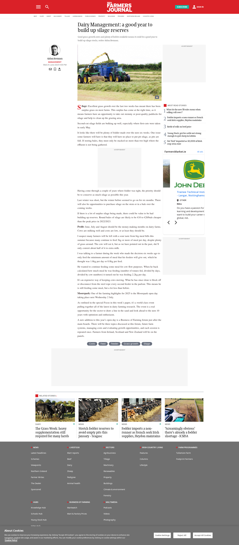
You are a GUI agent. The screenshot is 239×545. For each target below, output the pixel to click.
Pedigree (71, 477)
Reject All (182, 535)
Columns (144, 459)
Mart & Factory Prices (77, 513)
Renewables (109, 471)
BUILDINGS (111, 16)
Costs (92, 343)
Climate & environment (114, 489)
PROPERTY (101, 16)
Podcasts (108, 507)
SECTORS (110, 447)
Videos (107, 513)
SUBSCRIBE (182, 7)
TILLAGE (67, 16)
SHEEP (49, 16)
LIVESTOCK (74, 447)
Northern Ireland (39, 471)
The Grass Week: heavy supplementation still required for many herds (52, 432)
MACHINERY (58, 16)
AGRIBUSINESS (77, 16)
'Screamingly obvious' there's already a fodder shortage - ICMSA (181, 432)
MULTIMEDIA (111, 502)
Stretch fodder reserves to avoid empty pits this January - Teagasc (96, 432)
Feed (103, 343)
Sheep (70, 471)
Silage (147, 343)
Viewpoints (36, 465)
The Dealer (36, 483)
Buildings (108, 483)
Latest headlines (38, 453)
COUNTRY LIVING (148, 16)
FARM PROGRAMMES (187, 447)
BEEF (35, 16)
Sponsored (36, 489)
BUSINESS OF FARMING (79, 502)
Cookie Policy (11, 540)
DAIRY (42, 16)
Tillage (107, 459)
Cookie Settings (162, 535)
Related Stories (47, 396)
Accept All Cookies (202, 535)
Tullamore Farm (183, 453)
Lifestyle (143, 465)
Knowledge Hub (38, 507)
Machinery (108, 465)
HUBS (35, 502)
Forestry (107, 495)
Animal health (73, 483)
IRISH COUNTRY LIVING (152, 447)
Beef (69, 459)
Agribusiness (110, 453)
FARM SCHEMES (90, 16)
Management (55, 62)
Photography (109, 519)
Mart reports (73, 453)
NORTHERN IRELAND (133, 16)
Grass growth (131, 343)
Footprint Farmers (184, 459)
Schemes (35, 459)
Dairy (69, 465)
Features (144, 453)
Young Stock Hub (39, 519)
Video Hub (36, 526)
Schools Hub (36, 513)
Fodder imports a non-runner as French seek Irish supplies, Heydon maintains (141, 432)
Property (107, 477)
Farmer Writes (37, 477)
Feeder (114, 343)
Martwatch (72, 507)
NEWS (81, 424)
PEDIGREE (121, 16)
